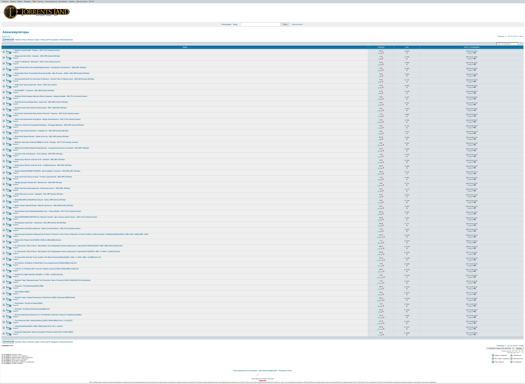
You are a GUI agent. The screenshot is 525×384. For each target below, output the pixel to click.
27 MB (380, 53)
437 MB (379, 266)
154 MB (379, 151)
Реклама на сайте (285, 370)
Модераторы (6, 36)
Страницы (500, 36)
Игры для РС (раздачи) (49, 40)
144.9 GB (380, 277)
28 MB (380, 70)
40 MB (380, 220)
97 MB (380, 116)
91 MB (380, 203)
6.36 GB (380, 254)
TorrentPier (264, 378)
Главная (18, 40)
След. (521, 36)
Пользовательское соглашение (245, 370)
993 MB (379, 243)
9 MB (380, 82)
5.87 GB (380, 329)
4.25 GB (380, 283)
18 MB (380, 157)
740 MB (379, 295)
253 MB (379, 145)
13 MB (380, 128)
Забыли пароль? (297, 24)
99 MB (380, 180)
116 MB (380, 168)
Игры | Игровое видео (31, 40)
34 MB (380, 99)
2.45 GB (380, 318)
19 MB (380, 231)
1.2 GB (380, 335)
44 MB (380, 88)
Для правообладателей (268, 370)
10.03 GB (380, 260)
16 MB (380, 312)
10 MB (380, 105)
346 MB (379, 174)
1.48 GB (380, 272)
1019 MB (380, 300)
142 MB (379, 185)
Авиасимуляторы (15, 32)
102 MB (379, 208)
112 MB (380, 162)
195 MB (379, 306)
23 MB (380, 65)
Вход (235, 24)
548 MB (379, 122)
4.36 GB (380, 323)
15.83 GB (380, 237)
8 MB (380, 59)
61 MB (380, 191)
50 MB (380, 214)
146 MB (379, 111)
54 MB (380, 226)
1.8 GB (380, 289)
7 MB (380, 76)
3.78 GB (380, 249)
